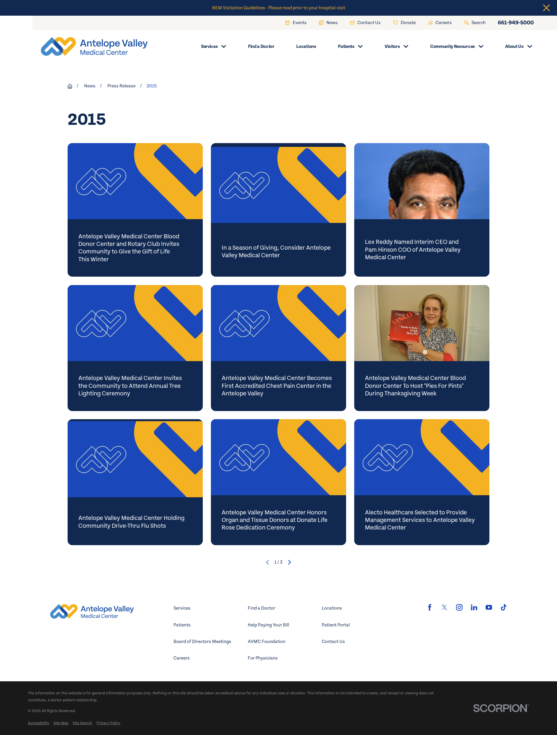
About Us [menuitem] (514, 46)
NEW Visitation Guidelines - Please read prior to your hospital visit (278, 7)
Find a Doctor (261, 608)
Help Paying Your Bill (268, 625)
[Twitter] (444, 607)
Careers (181, 658)
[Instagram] (459, 607)
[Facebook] (429, 607)
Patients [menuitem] (346, 46)
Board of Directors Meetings (202, 641)
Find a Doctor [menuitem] (261, 46)
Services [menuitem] (209, 46)
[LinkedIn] (474, 607)
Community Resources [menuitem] (452, 46)
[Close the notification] (546, 8)
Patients (182, 625)
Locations (332, 608)
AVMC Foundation (266, 641)
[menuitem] (38, 723)
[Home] (90, 46)
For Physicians (263, 658)
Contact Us (333, 641)
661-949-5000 (516, 23)
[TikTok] (503, 607)
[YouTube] (489, 607)
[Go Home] (70, 86)
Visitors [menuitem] (392, 46)
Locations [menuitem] (306, 46)
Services (182, 608)
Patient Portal (336, 625)
